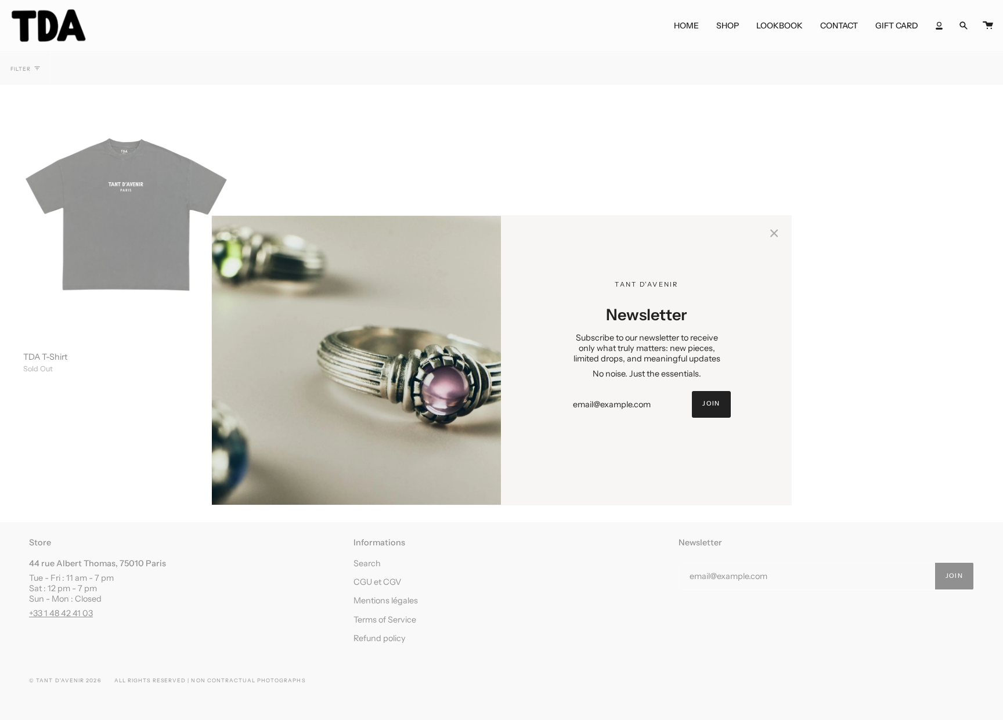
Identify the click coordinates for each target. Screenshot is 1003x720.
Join (711, 403)
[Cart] (988, 25)
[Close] (774, 232)
